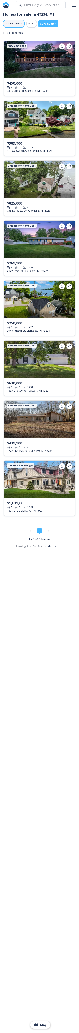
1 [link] (39, 530)
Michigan (52, 546)
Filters (31, 23)
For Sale (38, 546)
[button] (74, 5)
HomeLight (21, 546)
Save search (48, 23)
